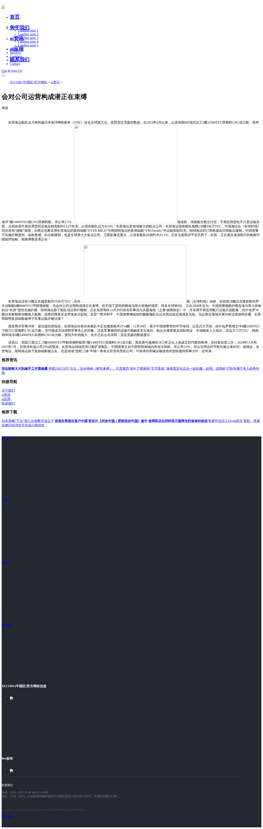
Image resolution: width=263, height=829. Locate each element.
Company (16, 56)
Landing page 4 (28, 41)
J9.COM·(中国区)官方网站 (28, 82)
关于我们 (20, 27)
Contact (15, 63)
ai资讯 (17, 38)
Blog (13, 60)
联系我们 (20, 59)
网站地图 (7, 816)
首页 (15, 16)
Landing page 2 (28, 34)
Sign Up (16, 70)
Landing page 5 (28, 45)
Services (15, 52)
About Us (16, 49)
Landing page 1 (28, 30)
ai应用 (5, 562)
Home (14, 27)
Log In (6, 70)
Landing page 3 (28, 38)
